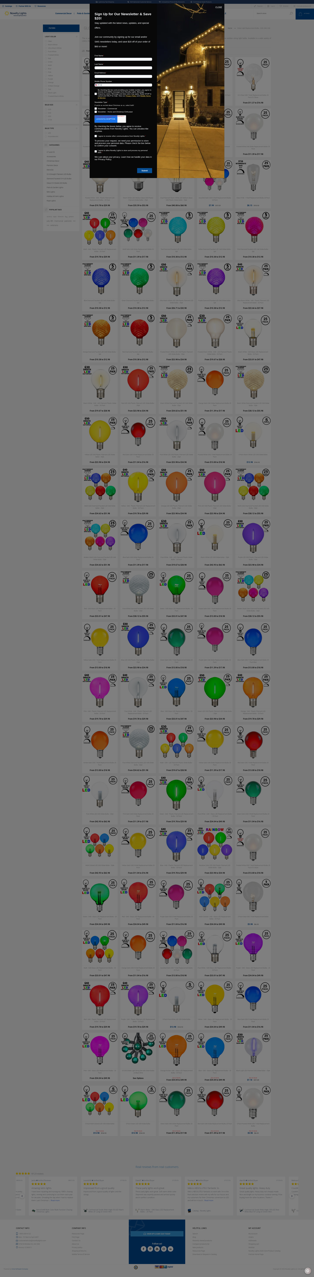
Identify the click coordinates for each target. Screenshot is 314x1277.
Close (218, 7)
